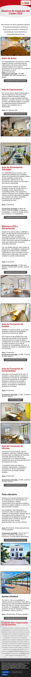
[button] (1, 2)
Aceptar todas (5, 672)
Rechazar (4, 674)
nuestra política (13, 666)
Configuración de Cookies (17, 672)
